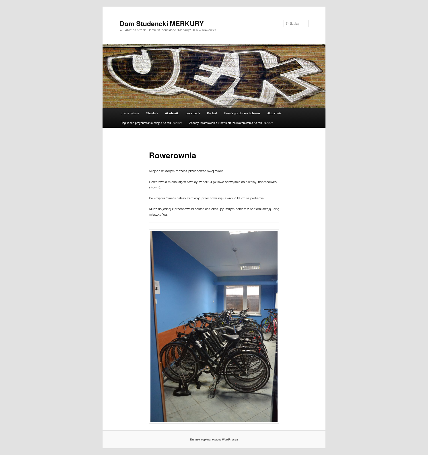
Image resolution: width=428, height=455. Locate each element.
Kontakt (212, 113)
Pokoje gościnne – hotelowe (242, 113)
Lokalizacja (193, 113)
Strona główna (130, 113)
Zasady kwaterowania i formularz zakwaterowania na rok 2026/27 (231, 123)
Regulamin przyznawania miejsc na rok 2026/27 (151, 123)
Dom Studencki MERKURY (161, 23)
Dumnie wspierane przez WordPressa (214, 439)
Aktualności (274, 113)
